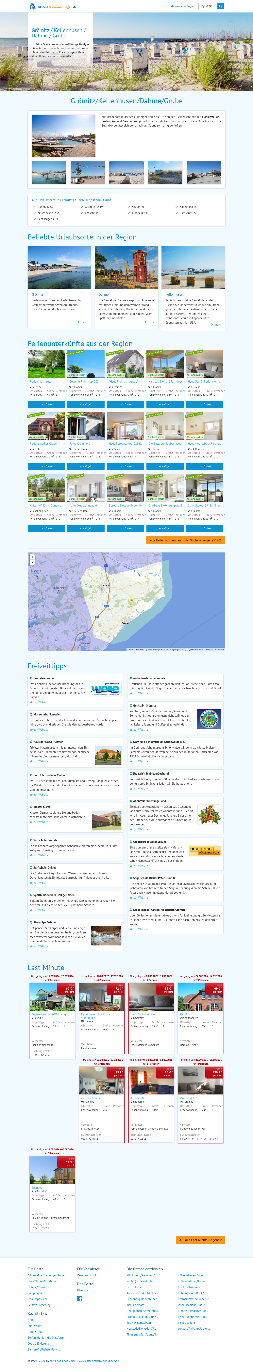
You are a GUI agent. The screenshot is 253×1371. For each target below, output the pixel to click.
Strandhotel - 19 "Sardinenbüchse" (209, 505)
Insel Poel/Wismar (189, 1287)
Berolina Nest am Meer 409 (126, 505)
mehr (84, 322)
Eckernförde (134, 1287)
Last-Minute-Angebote (42, 1281)
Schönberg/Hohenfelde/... (142, 1299)
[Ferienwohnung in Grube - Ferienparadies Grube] (46, 431)
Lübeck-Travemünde (190, 1275)
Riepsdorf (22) (188, 213)
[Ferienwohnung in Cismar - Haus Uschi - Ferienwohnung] (204, 369)
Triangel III (137, 1098)
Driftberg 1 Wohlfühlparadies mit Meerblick (175, 505)
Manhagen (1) (140, 213)
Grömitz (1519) (94, 207)
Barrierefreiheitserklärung (44, 1349)
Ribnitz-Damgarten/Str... (193, 1311)
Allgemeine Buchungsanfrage (46, 1275)
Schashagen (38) (47, 219)
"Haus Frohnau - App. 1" (123, 381)
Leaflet (130, 649)
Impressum (34, 1326)
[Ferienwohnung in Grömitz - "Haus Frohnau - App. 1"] (125, 369)
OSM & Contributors (214, 649)
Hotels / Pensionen (39, 1287)
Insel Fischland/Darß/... (192, 1305)
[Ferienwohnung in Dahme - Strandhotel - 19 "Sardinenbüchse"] (204, 493)
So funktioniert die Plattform (46, 1337)
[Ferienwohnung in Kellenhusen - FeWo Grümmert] (86, 431)
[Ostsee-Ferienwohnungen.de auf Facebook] (79, 1298)
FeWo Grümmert (79, 443)
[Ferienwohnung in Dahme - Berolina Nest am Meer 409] (125, 493)
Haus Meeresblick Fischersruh (206, 443)
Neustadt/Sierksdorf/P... (141, 1328)
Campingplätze (37, 1293)
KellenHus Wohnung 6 (83, 505)
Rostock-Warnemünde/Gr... (194, 1299)
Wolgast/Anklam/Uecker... (194, 1328)
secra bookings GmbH (63, 1361)
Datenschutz (35, 1332)
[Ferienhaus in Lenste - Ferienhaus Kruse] (46, 369)
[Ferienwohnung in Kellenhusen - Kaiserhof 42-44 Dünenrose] (46, 493)
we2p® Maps (154, 649)
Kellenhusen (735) (48, 213)
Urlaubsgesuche (38, 1299)
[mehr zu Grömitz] (59, 289)
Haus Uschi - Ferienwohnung (206, 381)
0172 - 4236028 (209, 1139)
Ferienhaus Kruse (41, 381)
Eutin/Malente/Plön (138, 1322)
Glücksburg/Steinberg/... (141, 1275)
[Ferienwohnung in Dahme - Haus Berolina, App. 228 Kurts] (125, 431)
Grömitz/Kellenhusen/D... (142, 1317)
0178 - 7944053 (89, 1138)
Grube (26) (138, 207)
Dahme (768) (45, 207)
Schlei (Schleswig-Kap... (141, 1281)
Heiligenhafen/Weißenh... (142, 1311)
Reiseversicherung (39, 1305)
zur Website (41, 702)
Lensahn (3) (91, 213)
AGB (30, 1320)
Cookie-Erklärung (38, 1343)
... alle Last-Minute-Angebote (201, 1240)
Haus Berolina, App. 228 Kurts (127, 443)
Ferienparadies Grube (43, 443)
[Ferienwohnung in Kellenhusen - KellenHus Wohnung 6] (86, 493)
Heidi (183, 1014)
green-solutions (196, 649)
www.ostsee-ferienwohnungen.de (99, 1361)
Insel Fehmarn (135, 1305)
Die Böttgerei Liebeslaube (164, 443)
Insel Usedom (186, 1322)
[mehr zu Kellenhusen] (193, 289)
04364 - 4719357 (41, 1055)
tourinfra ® (168, 649)
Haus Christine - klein (144, 1014)
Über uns (82, 1290)
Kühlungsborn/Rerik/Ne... (193, 1293)
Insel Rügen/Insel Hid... (192, 1317)
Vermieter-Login (184, 6)
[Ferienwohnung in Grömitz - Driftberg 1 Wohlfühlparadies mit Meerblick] (165, 493)
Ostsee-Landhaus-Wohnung (49, 1014)
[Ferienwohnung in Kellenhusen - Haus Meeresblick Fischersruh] (204, 431)
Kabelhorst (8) (188, 207)
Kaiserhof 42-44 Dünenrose (47, 505)
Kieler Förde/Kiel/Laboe (141, 1293)
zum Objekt (46, 404)
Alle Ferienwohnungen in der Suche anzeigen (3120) (185, 540)
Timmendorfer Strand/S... (142, 1334)
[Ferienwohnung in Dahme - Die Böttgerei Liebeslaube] (165, 431)
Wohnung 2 (187, 1098)
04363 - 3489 (187, 1139)
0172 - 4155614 (139, 1138)
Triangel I (37, 1187)
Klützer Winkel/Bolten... (193, 1281)
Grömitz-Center (90, 1098)
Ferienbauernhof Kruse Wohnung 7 (95, 1016)
